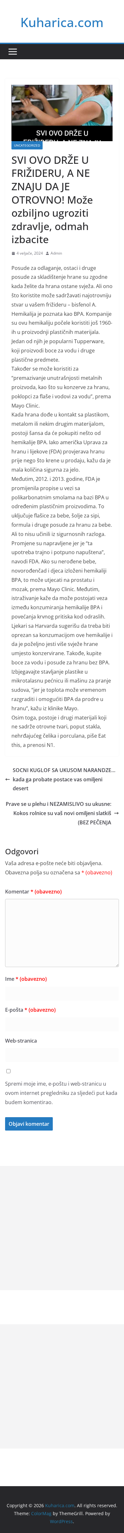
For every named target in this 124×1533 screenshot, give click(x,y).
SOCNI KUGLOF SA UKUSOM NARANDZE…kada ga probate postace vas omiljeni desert (64, 779)
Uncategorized (27, 145)
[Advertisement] (62, 1228)
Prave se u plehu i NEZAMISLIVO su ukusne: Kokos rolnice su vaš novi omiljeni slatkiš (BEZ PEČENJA (58, 813)
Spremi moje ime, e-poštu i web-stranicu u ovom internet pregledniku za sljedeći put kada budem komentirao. (61, 1093)
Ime (26, 978)
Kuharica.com (62, 22)
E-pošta (30, 1009)
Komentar (33, 891)
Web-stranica (21, 1040)
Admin (56, 253)
